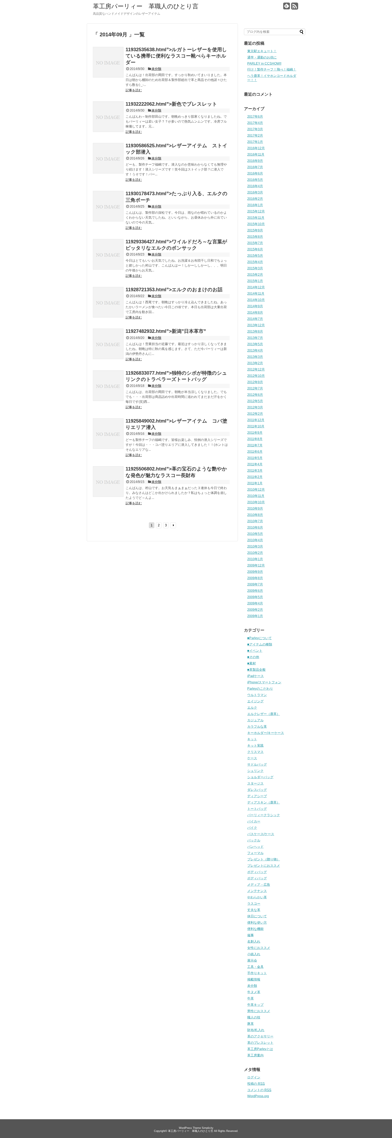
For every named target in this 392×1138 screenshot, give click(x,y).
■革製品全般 (256, 669)
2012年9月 (255, 382)
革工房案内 (255, 1055)
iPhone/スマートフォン (264, 682)
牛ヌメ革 (253, 992)
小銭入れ (253, 954)
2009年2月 (255, 609)
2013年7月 (255, 338)
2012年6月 (255, 394)
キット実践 (255, 745)
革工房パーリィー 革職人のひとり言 (145, 6)
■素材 (251, 663)
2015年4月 (255, 262)
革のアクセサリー (260, 1036)
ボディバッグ (257, 872)
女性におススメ (258, 948)
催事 (250, 935)
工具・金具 (255, 967)
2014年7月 (255, 319)
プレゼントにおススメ (263, 865)
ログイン (253, 1077)
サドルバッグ (257, 764)
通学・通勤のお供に (262, 57)
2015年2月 (255, 274)
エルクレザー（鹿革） (263, 714)
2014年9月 (255, 306)
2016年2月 (255, 198)
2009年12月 (256, 565)
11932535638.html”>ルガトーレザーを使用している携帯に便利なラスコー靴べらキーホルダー (176, 56)
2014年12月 (256, 287)
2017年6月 (255, 116)
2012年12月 (256, 369)
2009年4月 (255, 603)
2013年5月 (255, 344)
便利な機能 (255, 929)
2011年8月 (255, 439)
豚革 (250, 1023)
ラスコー (253, 903)
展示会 (252, 960)
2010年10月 (256, 502)
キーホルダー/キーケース (265, 733)
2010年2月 (255, 553)
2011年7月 (255, 445)
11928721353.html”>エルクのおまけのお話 (174, 289)
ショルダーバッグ (260, 777)
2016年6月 (255, 173)
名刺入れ (253, 941)
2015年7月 (255, 243)
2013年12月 (256, 325)
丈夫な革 (253, 910)
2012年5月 (255, 401)
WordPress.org (258, 1096)
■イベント (254, 650)
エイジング (255, 701)
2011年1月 (255, 483)
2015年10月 (256, 224)
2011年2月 (255, 477)
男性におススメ (258, 1011)
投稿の (256, 1083)
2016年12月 (256, 148)
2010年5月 (255, 534)
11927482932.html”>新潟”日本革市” (166, 331)
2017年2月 (255, 135)
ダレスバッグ (257, 790)
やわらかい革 (257, 897)
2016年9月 (255, 161)
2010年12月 (256, 489)
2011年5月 (255, 458)
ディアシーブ (257, 796)
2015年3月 (255, 268)
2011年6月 (255, 451)
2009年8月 (255, 578)
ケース (252, 758)
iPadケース (255, 676)
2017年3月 (255, 129)
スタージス (255, 783)
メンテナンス (257, 891)
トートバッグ (257, 808)
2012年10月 (256, 375)
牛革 (250, 998)
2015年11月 (255, 217)
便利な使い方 (257, 922)
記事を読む (134, 90)
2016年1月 (255, 205)
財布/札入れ (255, 1030)
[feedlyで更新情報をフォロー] (286, 8)
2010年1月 (255, 559)
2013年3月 (255, 357)
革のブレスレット (260, 1042)
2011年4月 (255, 464)
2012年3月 (255, 407)
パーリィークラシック (263, 815)
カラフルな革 (257, 726)
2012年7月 (255, 388)
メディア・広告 (258, 884)
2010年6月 (255, 527)
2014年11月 (255, 293)
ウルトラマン (257, 695)
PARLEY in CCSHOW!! (264, 63)
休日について (257, 916)
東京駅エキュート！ (262, 51)
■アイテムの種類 (259, 644)
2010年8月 (255, 515)
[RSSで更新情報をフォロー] (294, 8)
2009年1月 (255, 616)
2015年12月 (256, 211)
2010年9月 (255, 508)
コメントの (259, 1090)
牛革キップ (255, 1004)
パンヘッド (255, 846)
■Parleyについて (259, 638)
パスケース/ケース (260, 834)
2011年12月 (255, 420)
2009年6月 (255, 590)
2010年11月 (255, 496)
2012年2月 (255, 413)
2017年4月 (255, 123)
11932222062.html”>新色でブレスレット (171, 104)
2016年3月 (255, 192)
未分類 (156, 69)
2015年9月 (255, 230)
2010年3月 (255, 546)
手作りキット (257, 973)
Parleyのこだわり (260, 688)
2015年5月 (255, 255)
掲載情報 (253, 979)
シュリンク (255, 771)
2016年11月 (255, 154)
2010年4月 (255, 540)
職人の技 (253, 1017)
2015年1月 (255, 281)
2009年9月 (255, 571)
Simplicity (207, 1127)
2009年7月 (255, 584)
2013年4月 (255, 350)
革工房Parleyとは (260, 1049)
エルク (252, 707)
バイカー (253, 821)
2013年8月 (255, 331)
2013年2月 (255, 363)
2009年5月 (255, 597)
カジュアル (255, 720)
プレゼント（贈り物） (263, 859)
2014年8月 (255, 312)
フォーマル (255, 853)
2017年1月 (255, 142)
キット (252, 739)
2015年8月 (255, 236)
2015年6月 (255, 249)
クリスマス (255, 752)
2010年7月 (255, 521)
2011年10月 (255, 426)
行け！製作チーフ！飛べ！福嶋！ (271, 69)
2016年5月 (255, 180)
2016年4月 (255, 186)
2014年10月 (256, 300)
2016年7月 (255, 167)
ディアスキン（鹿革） (263, 802)
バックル (253, 840)
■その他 (253, 657)
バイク (252, 827)
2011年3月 (255, 470)
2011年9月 (255, 432)
